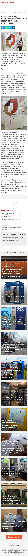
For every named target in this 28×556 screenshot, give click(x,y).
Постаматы (4, 12)
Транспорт (5, 365)
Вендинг (4, 317)
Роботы (4, 340)
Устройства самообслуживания (12, 466)
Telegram (17, 226)
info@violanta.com (15, 219)
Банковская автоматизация (11, 493)
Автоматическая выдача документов (11, 202)
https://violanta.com (8, 221)
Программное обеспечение (10, 438)
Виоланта (3, 14)
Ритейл (4, 395)
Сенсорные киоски (8, 294)
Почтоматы (5, 266)
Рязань (10, 205)
